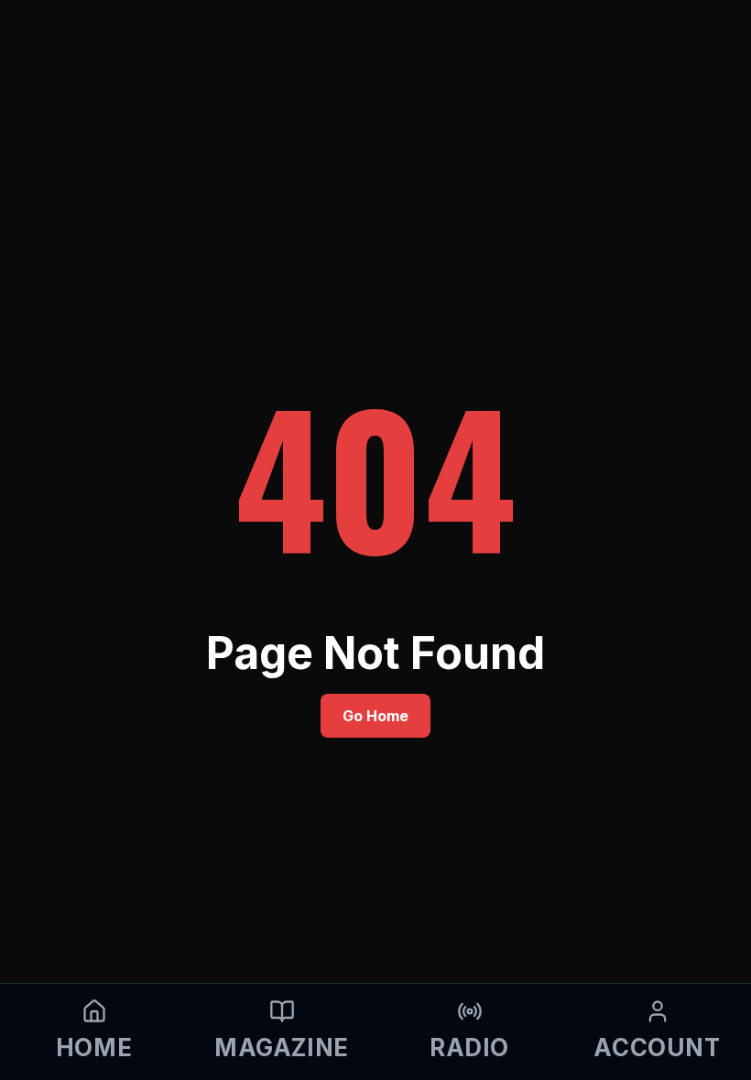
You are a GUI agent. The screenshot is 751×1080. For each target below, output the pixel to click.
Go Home (375, 716)
